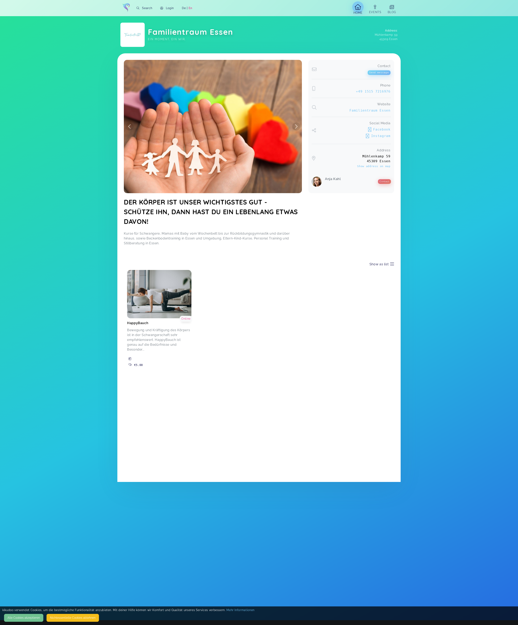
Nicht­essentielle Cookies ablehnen (73, 617)
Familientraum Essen (369, 110)
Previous (129, 126)
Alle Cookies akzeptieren (23, 617)
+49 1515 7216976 (373, 91)
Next (296, 126)
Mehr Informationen (240, 610)
